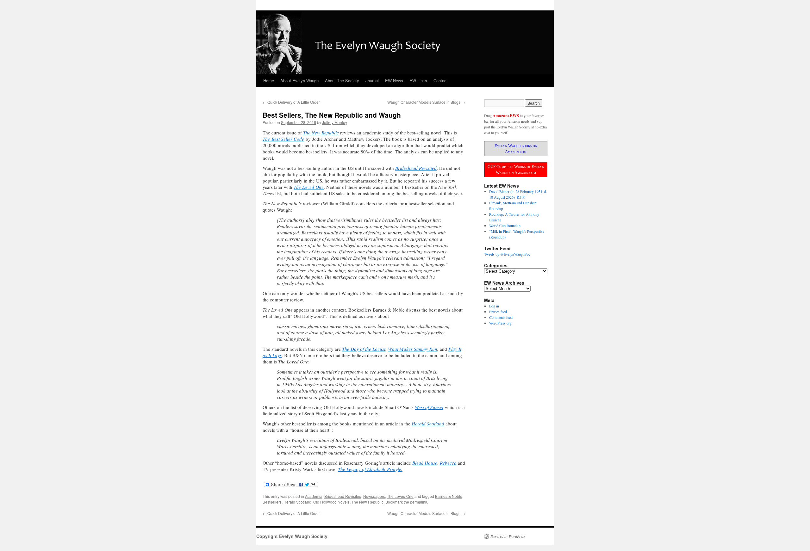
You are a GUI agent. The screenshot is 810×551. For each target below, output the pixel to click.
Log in (494, 305)
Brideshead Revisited (416, 168)
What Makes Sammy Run (412, 349)
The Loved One (309, 187)
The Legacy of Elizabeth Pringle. (370, 469)
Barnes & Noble (448, 496)
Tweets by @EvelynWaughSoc (507, 254)
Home (268, 80)
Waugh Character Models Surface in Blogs (426, 102)
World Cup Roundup (504, 225)
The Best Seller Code (283, 139)
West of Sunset (429, 407)
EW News (394, 80)
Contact (440, 80)
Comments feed (501, 317)
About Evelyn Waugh (299, 80)
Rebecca (448, 463)
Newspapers (374, 496)
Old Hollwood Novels (331, 502)
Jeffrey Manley (334, 122)
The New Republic (367, 502)
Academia (313, 496)
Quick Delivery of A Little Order (291, 102)
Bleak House (424, 463)
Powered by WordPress (508, 536)
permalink (418, 502)
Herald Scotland (428, 423)
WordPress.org (500, 322)
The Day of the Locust (363, 349)
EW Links (418, 80)
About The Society (342, 80)
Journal (372, 80)
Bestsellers (272, 502)
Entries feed (498, 311)
